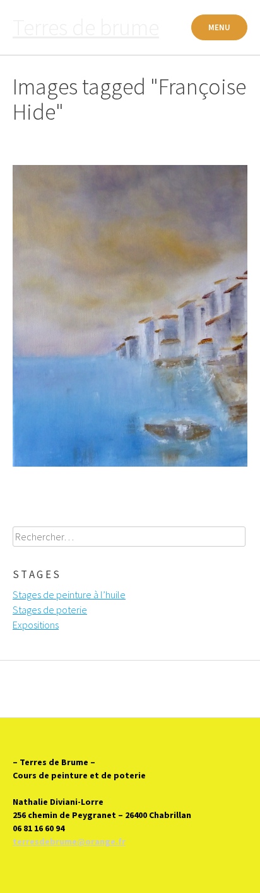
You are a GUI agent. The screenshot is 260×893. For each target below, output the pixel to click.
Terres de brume (86, 27)
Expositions (36, 624)
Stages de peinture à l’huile (69, 594)
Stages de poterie (50, 609)
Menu (219, 27)
